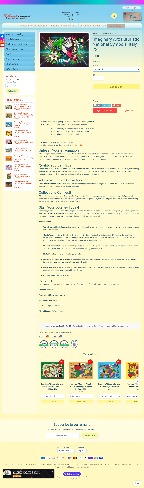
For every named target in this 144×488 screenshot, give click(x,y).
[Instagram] (2, 40)
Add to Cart (52, 402)
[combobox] (52, 396)
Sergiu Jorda (77, 145)
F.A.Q (110, 464)
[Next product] (137, 381)
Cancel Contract (116, 26)
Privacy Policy (60, 467)
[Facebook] (2, 36)
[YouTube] (2, 45)
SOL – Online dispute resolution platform (90, 464)
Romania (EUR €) (65, 451)
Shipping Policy (73, 467)
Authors (24, 464)
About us (15, 464)
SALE (74, 25)
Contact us (100, 26)
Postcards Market (71, 477)
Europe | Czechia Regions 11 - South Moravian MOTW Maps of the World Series (27, 473)
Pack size (96, 66)
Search (7, 464)
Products (26, 26)
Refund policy (134, 464)
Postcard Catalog (14, 34)
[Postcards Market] (19, 16)
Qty (94, 74)
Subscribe (12, 91)
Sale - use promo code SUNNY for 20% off (72, 2)
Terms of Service (120, 464)
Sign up (135, 8)
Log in (127, 8)
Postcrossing (34, 464)
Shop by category (14, 49)
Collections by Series (20, 45)
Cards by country (20, 40)
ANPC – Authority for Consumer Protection (57, 464)
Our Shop (86, 26)
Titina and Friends (59, 26)
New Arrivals (12, 59)
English (80, 451)
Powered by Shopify (72, 479)
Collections (41, 26)
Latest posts (20, 69)
